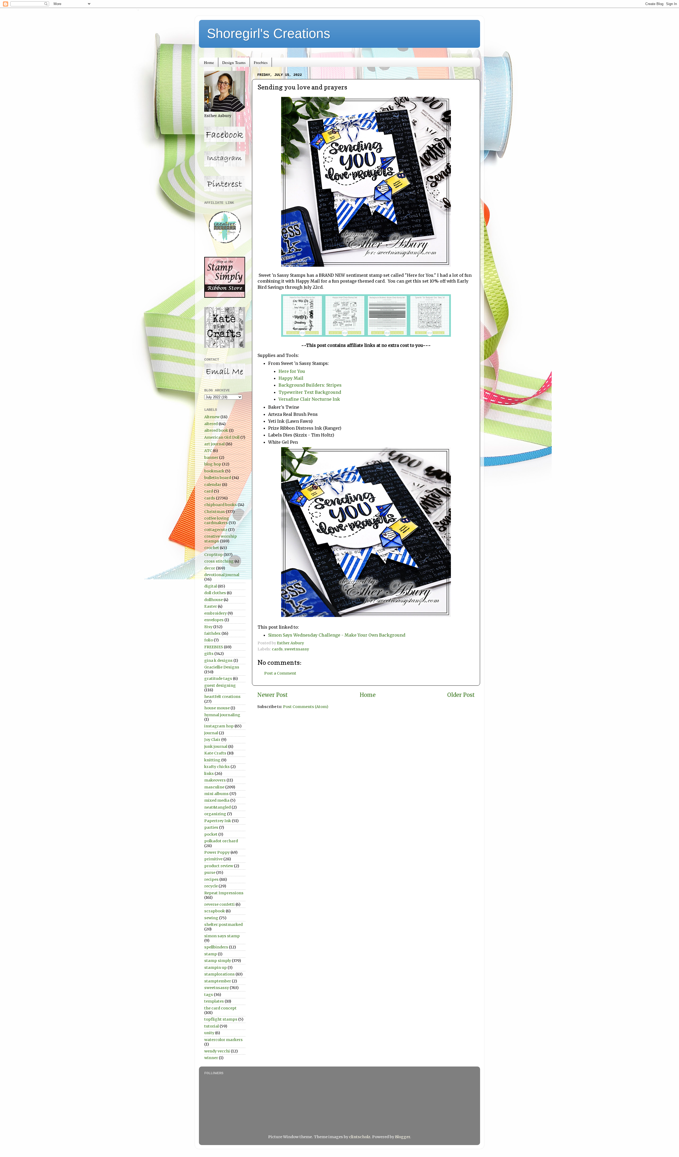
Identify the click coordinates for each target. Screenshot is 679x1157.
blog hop (212, 464)
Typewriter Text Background (309, 392)
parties (211, 827)
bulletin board (217, 477)
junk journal (215, 746)
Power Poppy (217, 852)
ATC (208, 450)
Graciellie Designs (221, 667)
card (208, 491)
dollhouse (213, 599)
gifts (209, 653)
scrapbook (214, 911)
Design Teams (234, 62)
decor (209, 568)
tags (208, 994)
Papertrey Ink (217, 820)
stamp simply (217, 960)
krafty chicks (217, 766)
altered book (216, 430)
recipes (211, 879)
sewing (211, 918)
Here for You (291, 371)
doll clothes (215, 592)
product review (218, 866)
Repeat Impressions (223, 893)
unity (209, 1032)
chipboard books (220, 504)
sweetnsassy (296, 649)
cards (277, 649)
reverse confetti (219, 904)
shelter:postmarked (223, 924)
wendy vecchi (217, 1051)
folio (208, 640)
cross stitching (219, 561)
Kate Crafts (215, 753)
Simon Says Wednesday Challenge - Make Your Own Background (336, 635)
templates (214, 1001)
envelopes (214, 620)
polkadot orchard (221, 841)
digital (210, 586)
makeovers (215, 780)
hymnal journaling (222, 715)
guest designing (220, 685)
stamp (210, 954)
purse (209, 872)
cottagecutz (215, 529)
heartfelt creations (222, 696)
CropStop (213, 554)
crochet (211, 547)
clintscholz (359, 1136)
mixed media (216, 800)
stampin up (215, 967)
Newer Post (272, 695)
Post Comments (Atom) (305, 706)
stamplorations (219, 974)
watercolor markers (223, 1039)
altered (211, 423)
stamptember (217, 981)
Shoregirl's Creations (268, 33)
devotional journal (221, 574)
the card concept (220, 1008)
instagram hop (219, 726)
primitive (213, 859)
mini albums (216, 793)
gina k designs (218, 660)
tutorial (211, 1026)
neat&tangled (217, 807)
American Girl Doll (222, 437)
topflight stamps (220, 1019)
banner (211, 457)
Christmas (214, 511)
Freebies (261, 62)
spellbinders (216, 947)
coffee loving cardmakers (216, 520)
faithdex (212, 633)
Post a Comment (280, 673)
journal (211, 733)
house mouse (217, 708)
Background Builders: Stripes (311, 385)
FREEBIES (213, 647)
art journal (214, 444)
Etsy (208, 626)
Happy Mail (290, 378)
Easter (210, 606)
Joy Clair (212, 739)
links (209, 773)
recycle (211, 886)
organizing (215, 813)
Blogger (402, 1136)
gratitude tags (218, 678)
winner (211, 1057)
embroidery (215, 613)
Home (209, 62)
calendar (212, 484)
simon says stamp (222, 936)
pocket (210, 834)
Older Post (461, 695)
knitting (212, 760)
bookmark (214, 471)
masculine (214, 787)
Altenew (212, 417)
